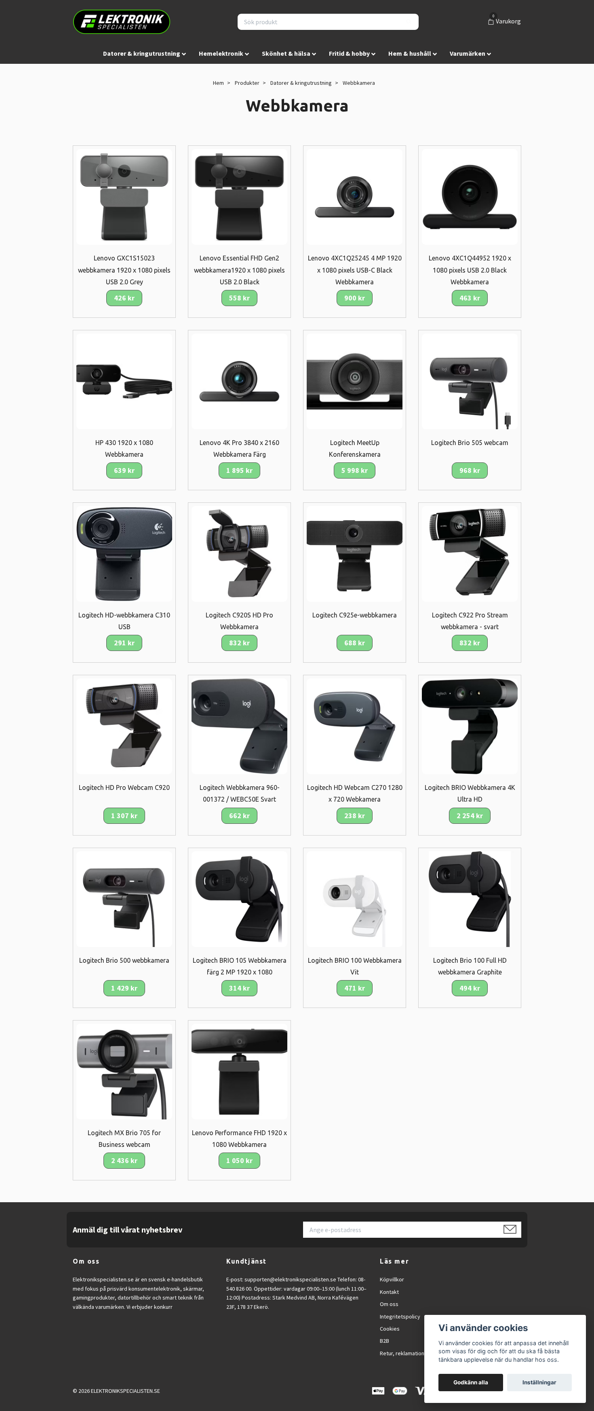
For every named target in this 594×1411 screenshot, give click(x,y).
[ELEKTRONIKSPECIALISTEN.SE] (121, 21)
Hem (218, 82)
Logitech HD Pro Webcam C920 (124, 787)
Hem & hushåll (409, 53)
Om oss (389, 1304)
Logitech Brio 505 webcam (469, 442)
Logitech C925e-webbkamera (354, 615)
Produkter (247, 82)
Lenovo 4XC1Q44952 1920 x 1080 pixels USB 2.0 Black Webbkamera (470, 269)
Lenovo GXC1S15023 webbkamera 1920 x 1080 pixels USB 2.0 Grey (124, 269)
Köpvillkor (392, 1279)
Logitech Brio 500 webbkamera (124, 960)
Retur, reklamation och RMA (413, 1353)
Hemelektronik (221, 53)
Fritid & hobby (349, 53)
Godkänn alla (470, 1382)
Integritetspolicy (400, 1316)
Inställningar (539, 1382)
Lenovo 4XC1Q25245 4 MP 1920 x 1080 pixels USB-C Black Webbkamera (355, 269)
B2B (384, 1340)
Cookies (390, 1328)
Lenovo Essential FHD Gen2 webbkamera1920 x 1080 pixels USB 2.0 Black (239, 269)
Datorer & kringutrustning (141, 53)
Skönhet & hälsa (286, 53)
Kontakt (389, 1292)
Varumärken (467, 53)
